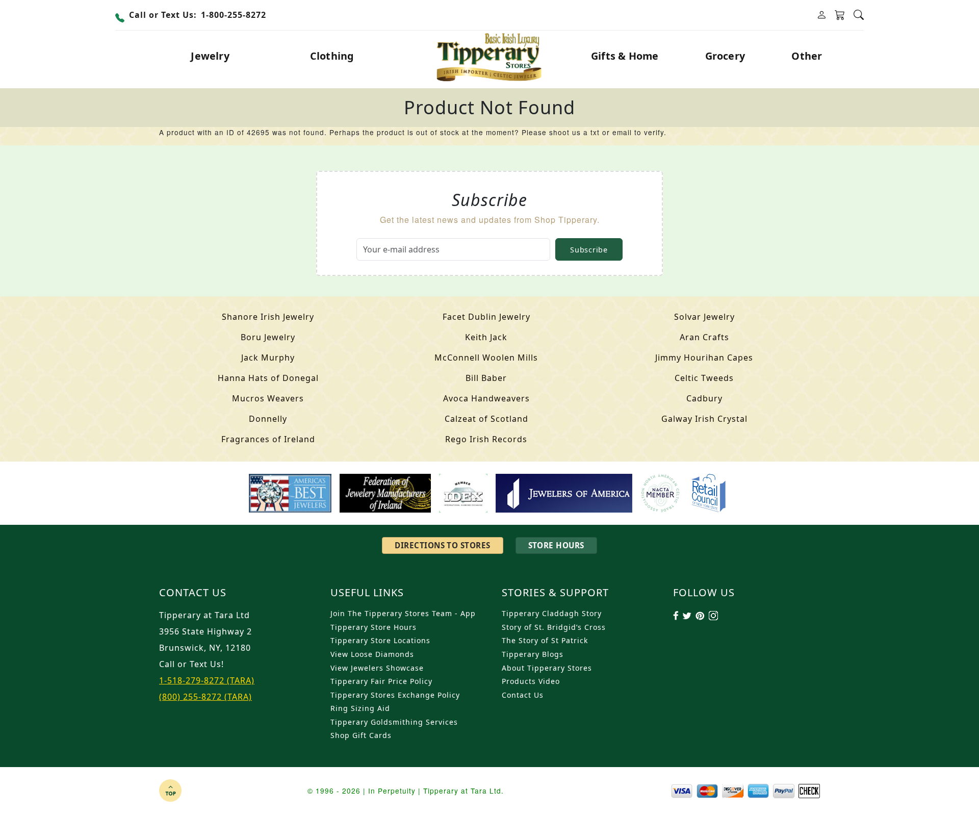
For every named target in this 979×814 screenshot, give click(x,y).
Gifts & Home (624, 56)
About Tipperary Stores (547, 668)
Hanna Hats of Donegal (268, 378)
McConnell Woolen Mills (486, 357)
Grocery (725, 56)
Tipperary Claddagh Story (552, 613)
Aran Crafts (704, 337)
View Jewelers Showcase (377, 668)
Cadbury (704, 398)
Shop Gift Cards (361, 735)
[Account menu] (821, 15)
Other (806, 56)
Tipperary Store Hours (373, 627)
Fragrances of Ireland (268, 439)
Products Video (531, 681)
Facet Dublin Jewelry (486, 316)
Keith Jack (486, 337)
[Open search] (859, 15)
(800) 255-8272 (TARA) (205, 696)
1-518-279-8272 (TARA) (206, 680)
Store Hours (556, 545)
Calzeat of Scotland (486, 418)
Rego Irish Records (486, 439)
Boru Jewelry (268, 337)
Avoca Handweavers (486, 398)
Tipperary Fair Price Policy (381, 681)
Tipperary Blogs (532, 654)
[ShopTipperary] (490, 56)
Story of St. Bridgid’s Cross (554, 627)
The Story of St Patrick (545, 640)
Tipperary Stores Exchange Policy (395, 695)
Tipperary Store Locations (380, 640)
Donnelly (268, 418)
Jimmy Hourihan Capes (704, 357)
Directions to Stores (442, 545)
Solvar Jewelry (704, 316)
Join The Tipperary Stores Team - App (403, 613)
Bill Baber (486, 378)
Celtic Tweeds (704, 378)
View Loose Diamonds (372, 654)
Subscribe (588, 250)
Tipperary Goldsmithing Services (394, 722)
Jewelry (210, 56)
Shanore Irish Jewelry (268, 316)
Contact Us (523, 695)
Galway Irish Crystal (704, 418)
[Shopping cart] (840, 15)
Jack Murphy (268, 357)
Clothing (332, 56)
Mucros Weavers (268, 398)
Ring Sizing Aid (360, 708)
